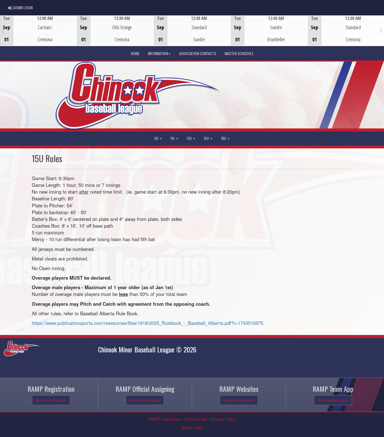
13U (190, 138)
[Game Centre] (38, 35)
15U (207, 138)
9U (156, 138)
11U (172, 138)
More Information (51, 400)
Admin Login (192, 427)
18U (224, 138)
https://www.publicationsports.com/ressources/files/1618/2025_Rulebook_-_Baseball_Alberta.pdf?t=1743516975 (147, 323)
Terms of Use (195, 419)
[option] (38, 31)
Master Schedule (239, 53)
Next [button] (381, 30)
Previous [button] (3, 31)
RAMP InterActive (164, 419)
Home (135, 53)
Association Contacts (197, 53)
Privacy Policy (223, 419)
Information (158, 53)
